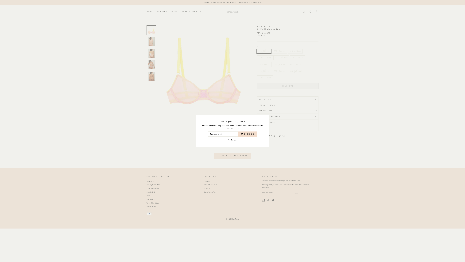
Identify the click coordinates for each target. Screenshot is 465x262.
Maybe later (232, 140)
